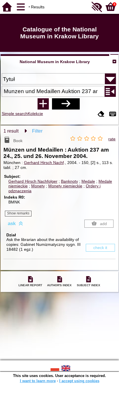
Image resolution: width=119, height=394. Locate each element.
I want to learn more (38, 381)
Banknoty (69, 181)
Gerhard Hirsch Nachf (44, 162)
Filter (37, 131)
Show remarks (18, 213)
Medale (88, 181)
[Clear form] (101, 114)
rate (112, 139)
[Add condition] (43, 103)
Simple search (15, 113)
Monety (38, 186)
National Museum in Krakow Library (55, 61)
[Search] (66, 103)
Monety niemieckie (65, 186)
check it (100, 247)
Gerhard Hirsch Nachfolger (32, 181)
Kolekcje (35, 113)
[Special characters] (112, 114)
